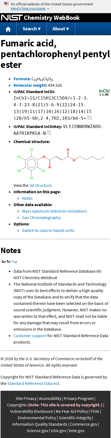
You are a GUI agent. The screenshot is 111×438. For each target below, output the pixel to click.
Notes (27, 198)
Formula (21, 78)
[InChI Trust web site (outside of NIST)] (104, 95)
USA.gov (58, 430)
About (59, 28)
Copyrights (17, 404)
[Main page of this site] (8, 28)
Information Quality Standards (39, 424)
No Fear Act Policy (72, 411)
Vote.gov (76, 430)
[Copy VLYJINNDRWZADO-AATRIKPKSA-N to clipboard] (49, 134)
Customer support (30, 335)
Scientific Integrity (75, 417)
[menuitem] (8, 28)
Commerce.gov (83, 424)
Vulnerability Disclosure (31, 411)
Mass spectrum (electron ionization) (54, 211)
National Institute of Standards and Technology (12, 17)
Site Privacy (26, 398)
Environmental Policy (37, 417)
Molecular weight (29, 85)
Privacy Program (78, 398)
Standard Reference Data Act (33, 383)
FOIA (95, 411)
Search (30, 28)
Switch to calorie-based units (48, 230)
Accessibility (50, 398)
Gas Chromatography (41, 217)
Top (14, 261)
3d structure (40, 185)
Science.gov (37, 430)
